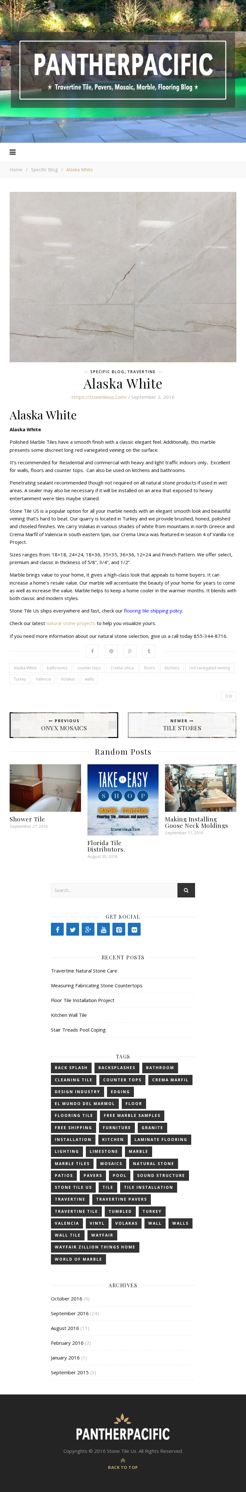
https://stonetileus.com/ (99, 397)
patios (64, 1175)
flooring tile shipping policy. (154, 610)
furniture (117, 1127)
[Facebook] (57, 929)
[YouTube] (103, 929)
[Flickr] (134, 929)
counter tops (89, 668)
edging (120, 1091)
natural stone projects (70, 623)
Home (16, 170)
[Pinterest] (118, 929)
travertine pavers (121, 1199)
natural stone (153, 1163)
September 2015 (70, 1372)
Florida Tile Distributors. (106, 845)
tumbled (120, 1211)
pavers (93, 1175)
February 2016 (67, 1343)
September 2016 (70, 1313)
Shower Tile (27, 819)
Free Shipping (73, 1127)
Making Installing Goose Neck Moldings (196, 822)
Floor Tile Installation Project (82, 1000)
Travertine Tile (76, 1211)
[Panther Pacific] (123, 70)
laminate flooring (161, 1139)
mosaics (111, 1163)
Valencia (43, 679)
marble (138, 1151)
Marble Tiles (72, 1163)
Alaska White (25, 668)
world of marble (78, 1259)
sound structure (161, 1175)
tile (107, 1187)
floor (134, 1103)
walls (89, 679)
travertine (70, 1199)
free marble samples (132, 1115)
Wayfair (102, 1235)
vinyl (97, 1223)
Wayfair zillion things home (95, 1247)
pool (120, 1175)
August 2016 (65, 1328)
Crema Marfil (170, 1080)
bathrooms (57, 668)
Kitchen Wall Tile (69, 1015)
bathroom (160, 1067)
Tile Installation (148, 1187)
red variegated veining (209, 668)
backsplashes (116, 1067)
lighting (67, 1151)
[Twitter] (72, 929)
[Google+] (88, 929)
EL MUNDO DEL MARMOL (85, 1103)
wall (155, 1223)
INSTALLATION (73, 1139)
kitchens (172, 668)
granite (152, 1127)
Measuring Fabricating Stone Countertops (97, 985)
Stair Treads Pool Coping (78, 1029)
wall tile (68, 1235)
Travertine (141, 372)
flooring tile (74, 1115)
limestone (104, 1151)
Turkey (20, 679)
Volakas (68, 679)
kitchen (113, 1139)
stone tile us (73, 1187)
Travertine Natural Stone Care (84, 970)
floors (149, 668)
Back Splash (71, 1067)
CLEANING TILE (74, 1080)
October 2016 (66, 1298)
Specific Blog (44, 170)
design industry (77, 1091)
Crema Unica (122, 668)
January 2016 (65, 1357)
